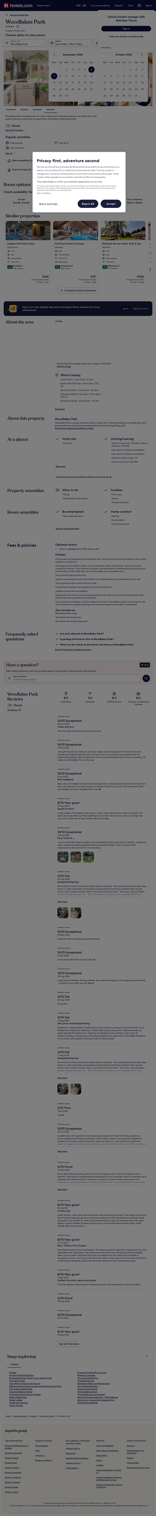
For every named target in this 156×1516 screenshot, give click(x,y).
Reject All (88, 203)
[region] (79, 182)
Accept (110, 203)
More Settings (48, 203)
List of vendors (44, 193)
